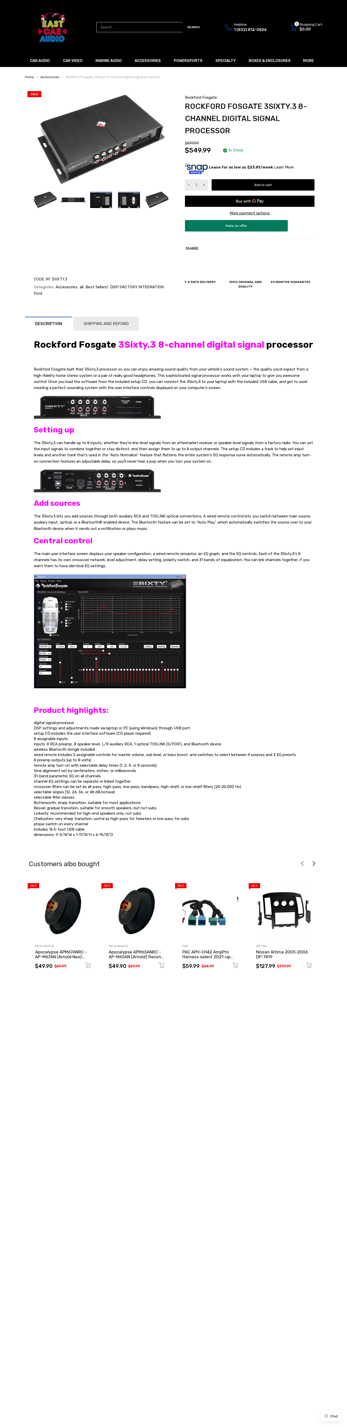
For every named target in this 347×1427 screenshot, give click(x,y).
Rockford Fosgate (201, 97)
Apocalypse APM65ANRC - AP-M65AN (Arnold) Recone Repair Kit (136, 956)
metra (261, 946)
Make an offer (236, 227)
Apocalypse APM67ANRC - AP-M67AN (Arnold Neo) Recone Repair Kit (61, 956)
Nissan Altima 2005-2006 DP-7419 (282, 954)
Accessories (65, 287)
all (80, 287)
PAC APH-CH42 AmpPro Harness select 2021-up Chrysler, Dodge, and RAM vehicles (207, 959)
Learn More (284, 167)
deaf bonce (44, 946)
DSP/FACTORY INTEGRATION (136, 287)
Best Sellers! (96, 287)
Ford (38, 293)
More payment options (250, 213)
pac (185, 946)
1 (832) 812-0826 (250, 29)
